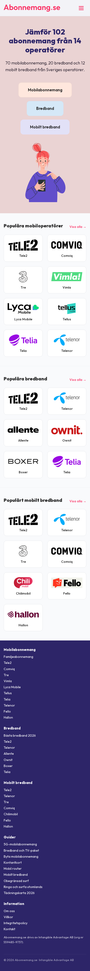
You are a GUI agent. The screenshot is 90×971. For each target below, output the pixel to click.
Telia (7, 699)
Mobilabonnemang (45, 89)
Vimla (8, 681)
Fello (7, 711)
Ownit (8, 760)
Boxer (8, 766)
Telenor (9, 705)
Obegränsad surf (16, 881)
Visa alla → (77, 227)
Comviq (9, 669)
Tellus (8, 693)
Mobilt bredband (45, 126)
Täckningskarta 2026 (19, 893)
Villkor (8, 917)
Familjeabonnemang (18, 657)
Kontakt (9, 929)
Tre (6, 675)
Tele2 (8, 663)
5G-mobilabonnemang (20, 844)
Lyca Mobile (12, 687)
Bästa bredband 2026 (20, 735)
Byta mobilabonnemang (21, 856)
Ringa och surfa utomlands (23, 887)
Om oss (9, 911)
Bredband (45, 108)
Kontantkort (13, 862)
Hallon (8, 717)
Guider (10, 837)
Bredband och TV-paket (21, 850)
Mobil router (13, 868)
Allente (9, 753)
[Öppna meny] (81, 8)
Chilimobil (11, 814)
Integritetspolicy (15, 923)
